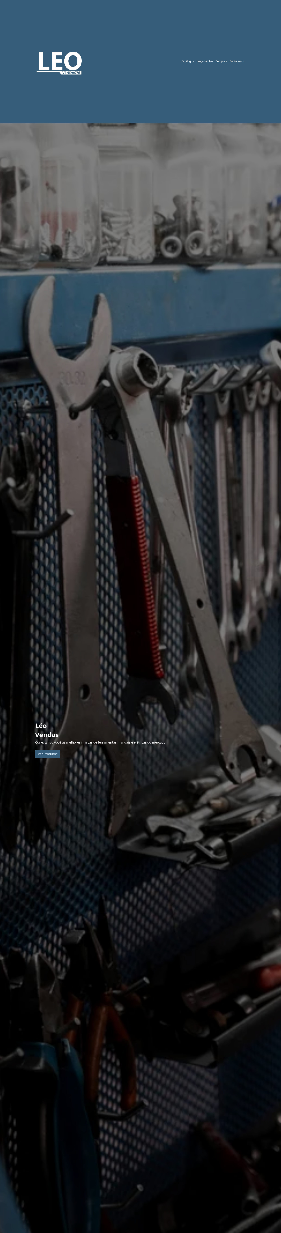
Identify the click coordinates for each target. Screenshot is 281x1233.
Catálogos (187, 61)
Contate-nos (237, 61)
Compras (221, 61)
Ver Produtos (48, 754)
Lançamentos (204, 61)
